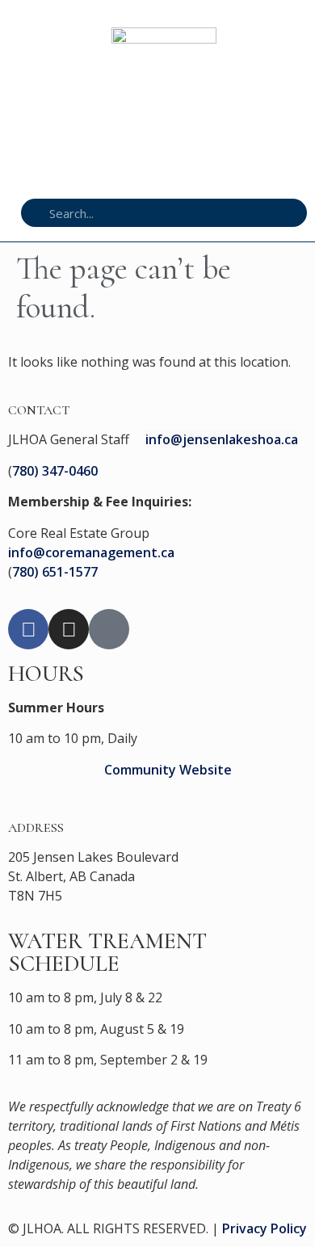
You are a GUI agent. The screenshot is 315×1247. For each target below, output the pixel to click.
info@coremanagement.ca (91, 552)
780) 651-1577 (55, 572)
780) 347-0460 (55, 471)
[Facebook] (28, 629)
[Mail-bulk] (109, 629)
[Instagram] (68, 629)
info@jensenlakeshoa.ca (221, 439)
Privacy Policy (264, 1228)
